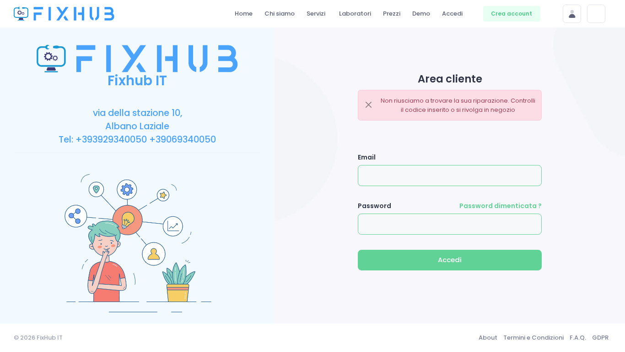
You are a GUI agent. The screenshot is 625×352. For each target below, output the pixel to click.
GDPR (600, 337)
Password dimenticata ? (500, 205)
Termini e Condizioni (533, 337)
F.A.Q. (578, 337)
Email (367, 157)
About (488, 337)
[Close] (368, 105)
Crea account (511, 13)
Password (374, 205)
